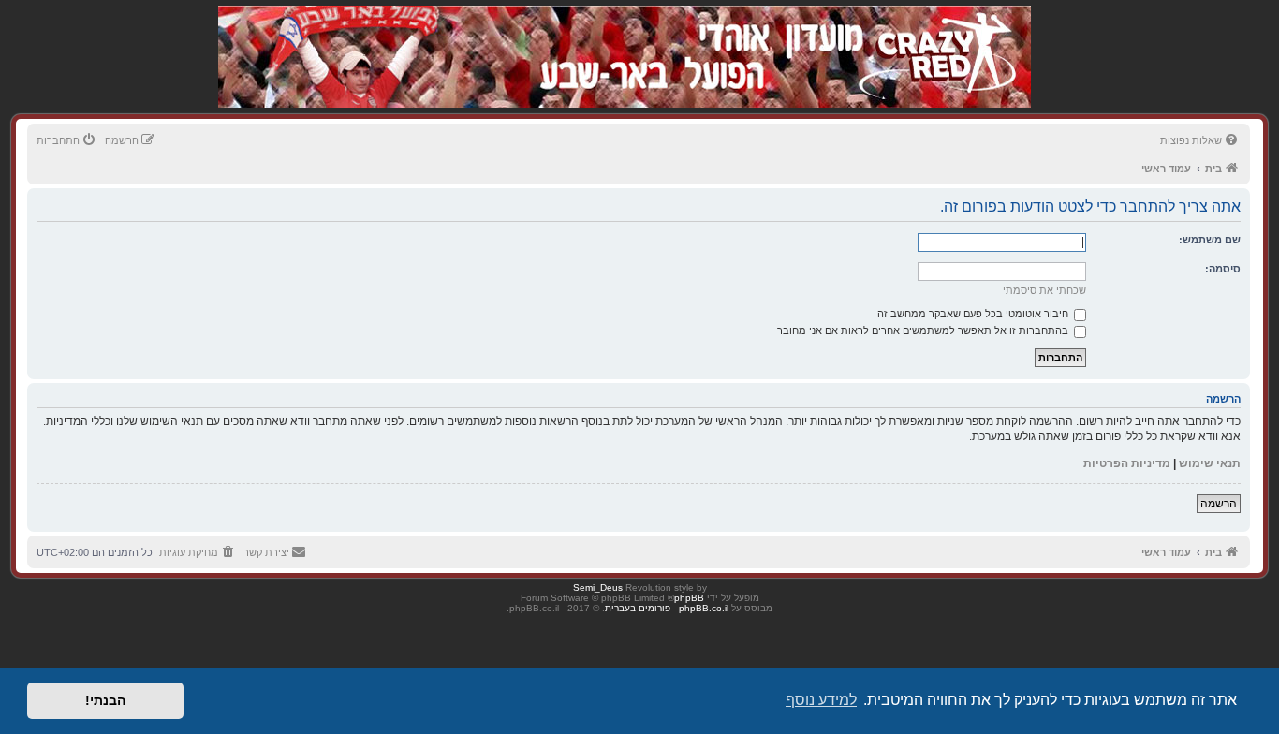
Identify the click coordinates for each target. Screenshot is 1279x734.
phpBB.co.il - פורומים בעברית (666, 608)
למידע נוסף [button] (821, 700)
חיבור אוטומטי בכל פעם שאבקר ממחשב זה (974, 313)
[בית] (931, 37)
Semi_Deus (598, 587)
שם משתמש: (1210, 239)
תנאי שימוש (1210, 463)
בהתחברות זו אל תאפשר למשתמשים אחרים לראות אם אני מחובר (924, 330)
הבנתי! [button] (105, 700)
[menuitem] (1200, 140)
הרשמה (1218, 503)
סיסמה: (1223, 268)
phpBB (689, 598)
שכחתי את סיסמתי (1044, 290)
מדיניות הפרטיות (1126, 463)
